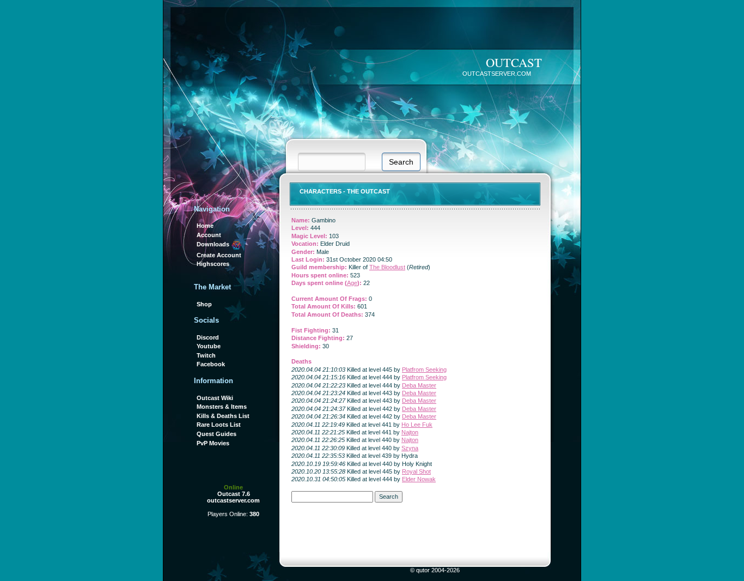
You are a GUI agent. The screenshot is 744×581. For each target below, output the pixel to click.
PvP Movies (213, 443)
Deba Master (419, 385)
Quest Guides (216, 434)
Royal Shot (416, 471)
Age (352, 283)
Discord (208, 337)
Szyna (409, 448)
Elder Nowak (419, 479)
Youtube (209, 346)
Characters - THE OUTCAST (345, 191)
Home (205, 225)
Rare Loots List (219, 424)
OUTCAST (514, 62)
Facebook (211, 364)
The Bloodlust (387, 267)
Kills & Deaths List (223, 416)
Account (209, 235)
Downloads (214, 244)
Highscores (213, 264)
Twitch (206, 355)
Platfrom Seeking (424, 369)
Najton (409, 432)
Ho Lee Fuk (416, 424)
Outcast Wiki (215, 398)
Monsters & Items (222, 406)
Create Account (219, 255)
